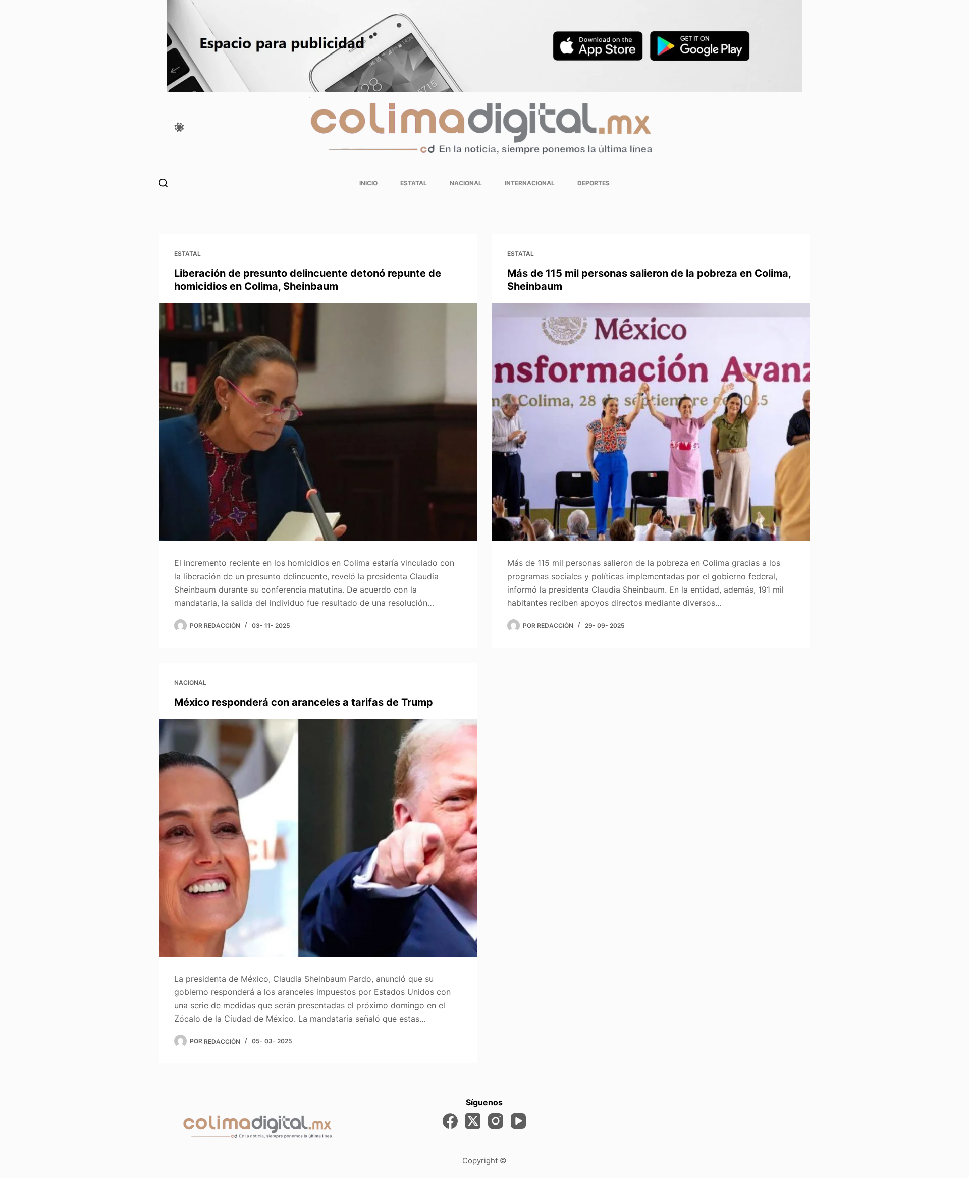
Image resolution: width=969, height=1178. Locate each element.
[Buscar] (163, 183)
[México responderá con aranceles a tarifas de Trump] (318, 838)
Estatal (413, 183)
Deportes (593, 183)
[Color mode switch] (179, 127)
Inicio (368, 183)
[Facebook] (450, 1121)
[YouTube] (518, 1121)
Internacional (530, 183)
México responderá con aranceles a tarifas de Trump (303, 702)
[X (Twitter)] (472, 1121)
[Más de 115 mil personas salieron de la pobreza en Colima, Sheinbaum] (651, 422)
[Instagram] (495, 1121)
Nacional (466, 183)
